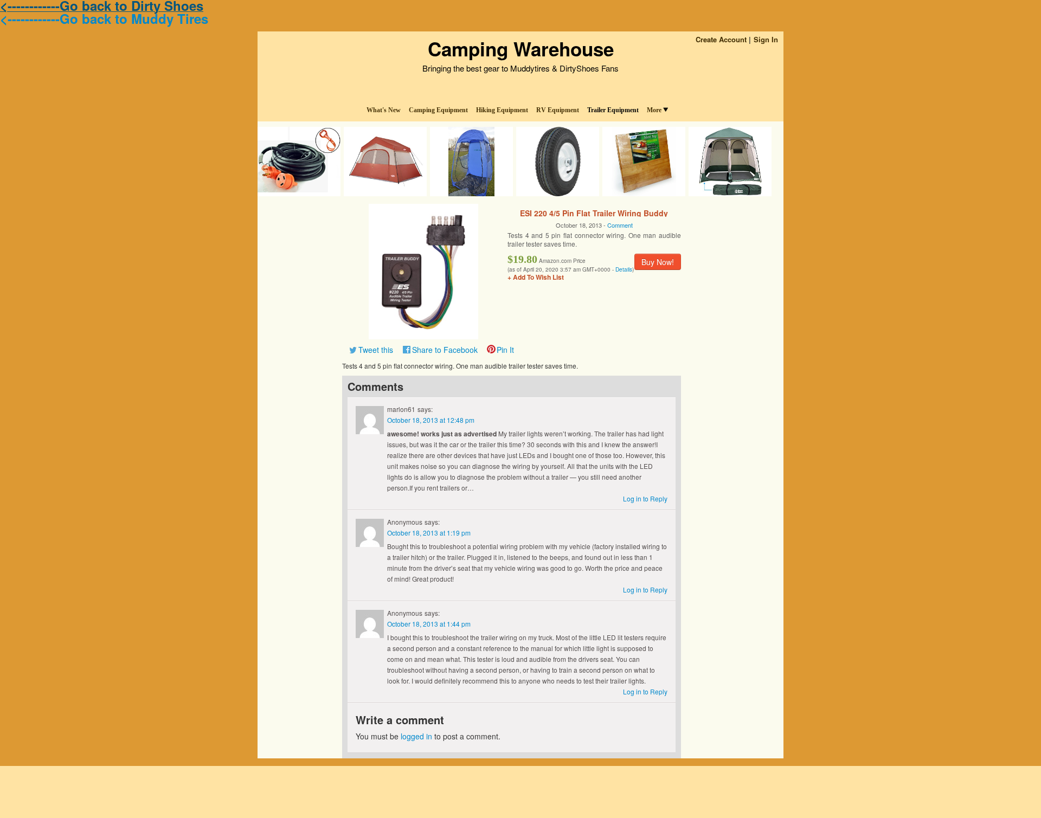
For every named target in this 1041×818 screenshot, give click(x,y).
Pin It (505, 349)
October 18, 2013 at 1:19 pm (429, 532)
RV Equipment (557, 110)
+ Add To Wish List (535, 277)
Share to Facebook (445, 349)
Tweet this (375, 349)
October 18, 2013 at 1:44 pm (429, 623)
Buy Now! (657, 261)
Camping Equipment (438, 110)
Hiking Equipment (502, 110)
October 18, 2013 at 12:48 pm (430, 419)
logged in (416, 736)
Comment (620, 225)
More (654, 110)
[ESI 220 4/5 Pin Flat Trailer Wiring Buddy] (424, 270)
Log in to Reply (645, 498)
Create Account (721, 39)
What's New (384, 110)
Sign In (766, 39)
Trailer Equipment (613, 110)
